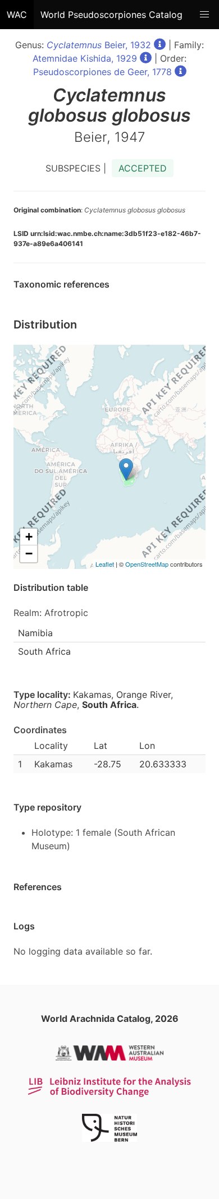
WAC (17, 14)
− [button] (29, 554)
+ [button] (29, 537)
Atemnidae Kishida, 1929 (85, 58)
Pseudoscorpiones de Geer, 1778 (102, 71)
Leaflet (104, 563)
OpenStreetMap (146, 563)
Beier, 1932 (99, 44)
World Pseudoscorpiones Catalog (111, 14)
